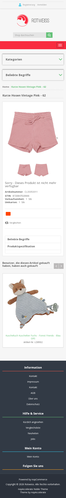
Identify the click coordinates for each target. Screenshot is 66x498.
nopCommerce (39, 479)
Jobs (33, 438)
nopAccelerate (38, 492)
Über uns (33, 398)
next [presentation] (61, 266)
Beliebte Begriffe (18, 239)
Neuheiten (33, 433)
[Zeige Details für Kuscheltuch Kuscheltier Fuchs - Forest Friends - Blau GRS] (33, 304)
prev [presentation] (56, 266)
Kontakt (33, 387)
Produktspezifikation (21, 246)
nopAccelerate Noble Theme (33, 489)
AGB (33, 392)
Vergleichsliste (33, 427)
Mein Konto (33, 456)
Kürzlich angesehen (33, 422)
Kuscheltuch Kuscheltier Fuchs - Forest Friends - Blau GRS (33, 337)
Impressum (33, 381)
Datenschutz (33, 404)
